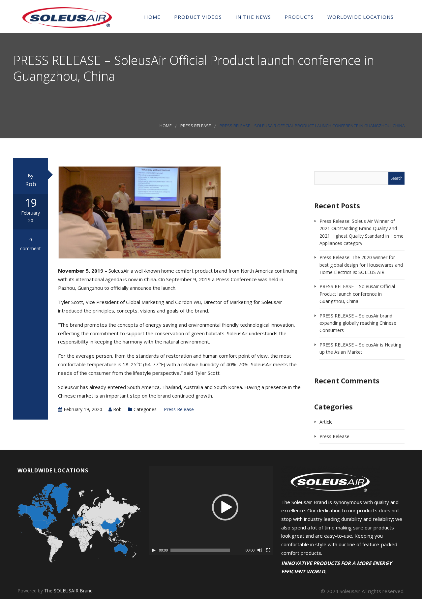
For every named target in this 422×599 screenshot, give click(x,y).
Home (166, 126)
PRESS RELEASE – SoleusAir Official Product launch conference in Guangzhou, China (357, 293)
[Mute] (259, 550)
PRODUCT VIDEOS (197, 17)
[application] (211, 510)
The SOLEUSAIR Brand (68, 590)
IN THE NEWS (252, 17)
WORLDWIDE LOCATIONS (360, 17)
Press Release (195, 126)
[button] (225, 507)
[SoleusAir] (67, 16)
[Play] (153, 550)
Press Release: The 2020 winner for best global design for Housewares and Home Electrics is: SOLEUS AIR (361, 264)
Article (326, 422)
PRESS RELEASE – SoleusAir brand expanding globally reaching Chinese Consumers (357, 323)
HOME (151, 17)
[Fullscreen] (268, 550)
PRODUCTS (298, 17)
